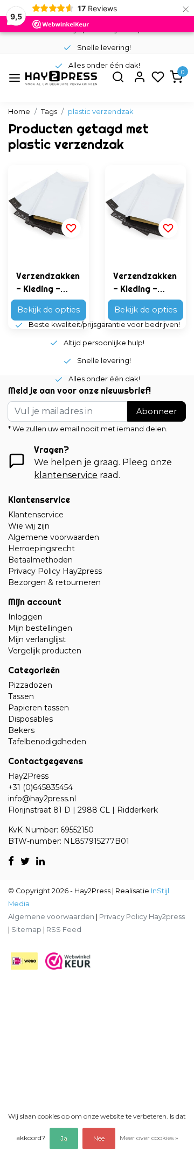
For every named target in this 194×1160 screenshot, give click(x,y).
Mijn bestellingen (40, 628)
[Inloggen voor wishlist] (71, 228)
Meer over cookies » (149, 1138)
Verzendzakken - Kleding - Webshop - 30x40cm (145, 283)
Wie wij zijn (29, 526)
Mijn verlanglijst (37, 639)
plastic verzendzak (100, 112)
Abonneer (156, 411)
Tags (49, 112)
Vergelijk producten (44, 651)
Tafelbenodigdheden (47, 741)
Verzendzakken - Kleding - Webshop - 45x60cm (48, 283)
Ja (63, 1138)
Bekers (21, 730)
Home (19, 112)
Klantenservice (36, 514)
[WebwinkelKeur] (68, 961)
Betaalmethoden (40, 560)
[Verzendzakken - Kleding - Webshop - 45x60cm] (48, 205)
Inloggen (25, 617)
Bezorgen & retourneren (54, 582)
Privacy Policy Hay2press (55, 571)
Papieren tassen (38, 708)
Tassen (21, 696)
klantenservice (66, 475)
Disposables (30, 719)
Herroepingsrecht (41, 548)
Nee (99, 1138)
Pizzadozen (30, 685)
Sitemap (26, 930)
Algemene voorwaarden (53, 537)
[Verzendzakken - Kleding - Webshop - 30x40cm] (145, 205)
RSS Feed (63, 930)
